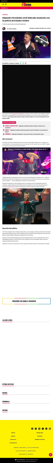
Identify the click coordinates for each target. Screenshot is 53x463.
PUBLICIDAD (30, 454)
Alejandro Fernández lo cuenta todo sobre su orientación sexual (28, 134)
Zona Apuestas (13, 442)
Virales (7, 130)
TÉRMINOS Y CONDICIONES (20, 447)
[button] (50, 454)
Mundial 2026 (40, 432)
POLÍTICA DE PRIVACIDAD (33, 447)
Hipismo (13, 436)
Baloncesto (13, 439)
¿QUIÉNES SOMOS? (32, 450)
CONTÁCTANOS (22, 454)
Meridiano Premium (40, 439)
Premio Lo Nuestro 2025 (11, 126)
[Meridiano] (26, 4)
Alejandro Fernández (18, 113)
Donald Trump (11, 186)
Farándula (5, 14)
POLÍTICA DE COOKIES (21, 450)
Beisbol (13, 432)
